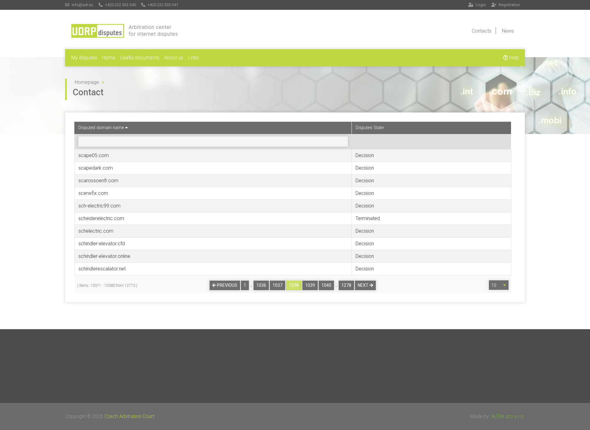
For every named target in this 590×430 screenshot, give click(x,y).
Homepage (87, 82)
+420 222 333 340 (120, 4)
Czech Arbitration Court (129, 416)
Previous (226, 285)
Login (480, 4)
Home (108, 58)
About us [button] (173, 58)
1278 (346, 285)
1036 (261, 285)
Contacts (481, 31)
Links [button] (193, 58)
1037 (277, 285)
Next (363, 285)
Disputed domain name (101, 127)
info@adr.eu (82, 4)
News (508, 31)
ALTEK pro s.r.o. (508, 416)
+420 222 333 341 (162, 4)
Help (513, 58)
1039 (310, 285)
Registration (509, 4)
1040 (326, 285)
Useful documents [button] (139, 58)
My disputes (84, 58)
